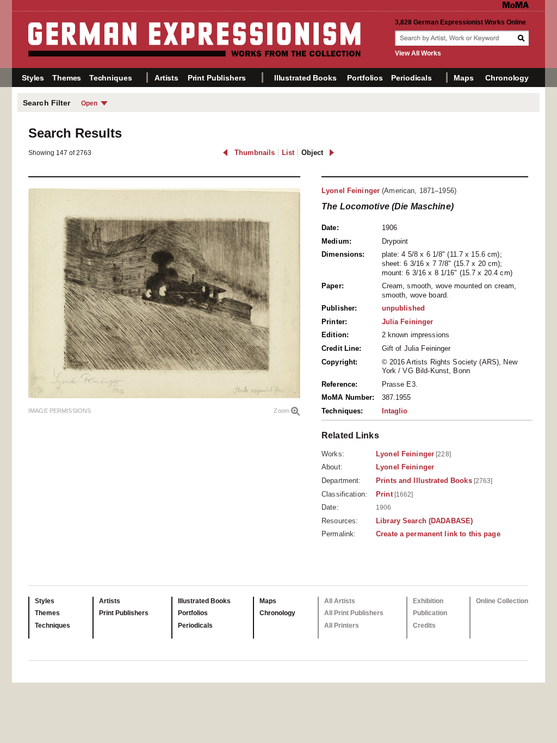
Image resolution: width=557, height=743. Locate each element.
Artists (166, 77)
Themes (66, 77)
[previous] (225, 152)
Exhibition (428, 601)
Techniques (110, 77)
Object (312, 152)
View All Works (418, 53)
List (288, 152)
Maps (463, 77)
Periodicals (411, 77)
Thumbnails (254, 152)
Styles (33, 77)
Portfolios (365, 77)
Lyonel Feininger (350, 191)
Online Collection (502, 601)
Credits (424, 625)
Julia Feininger (408, 322)
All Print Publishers (353, 613)
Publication (430, 613)
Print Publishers (217, 77)
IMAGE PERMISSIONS (59, 410)
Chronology (507, 77)
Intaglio (395, 411)
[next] (331, 152)
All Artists (339, 601)
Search (522, 38)
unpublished (403, 308)
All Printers (341, 625)
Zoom (281, 410)
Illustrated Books (305, 77)
